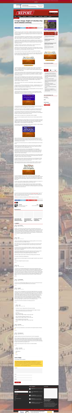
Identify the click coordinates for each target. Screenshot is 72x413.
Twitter (15, 397)
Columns (19, 16)
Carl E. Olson (46, 37)
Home (15, 16)
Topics (35, 16)
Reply (16, 234)
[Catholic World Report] (36, 15)
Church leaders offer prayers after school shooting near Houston (19, 219)
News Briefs (27, 25)
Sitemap (51, 409)
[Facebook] (52, 13)
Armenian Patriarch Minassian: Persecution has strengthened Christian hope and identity (50, 84)
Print (41, 25)
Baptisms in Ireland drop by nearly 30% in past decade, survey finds (50, 43)
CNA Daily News (23, 25)
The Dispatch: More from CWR (50, 33)
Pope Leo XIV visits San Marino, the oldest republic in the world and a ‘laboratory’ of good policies (50, 81)
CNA (27, 31)
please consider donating (34, 193)
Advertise (45, 16)
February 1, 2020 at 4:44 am (21, 226)
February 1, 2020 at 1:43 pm (21, 280)
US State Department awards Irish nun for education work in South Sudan (28, 220)
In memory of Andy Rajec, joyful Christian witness (49, 39)
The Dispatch (30, 16)
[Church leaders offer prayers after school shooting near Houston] (19, 214)
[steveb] (30, 402)
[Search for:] (53, 11)
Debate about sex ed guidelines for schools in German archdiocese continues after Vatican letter (50, 90)
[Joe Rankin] (30, 395)
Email (15, 376)
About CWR (40, 16)
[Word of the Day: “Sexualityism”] (50, 393)
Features (24, 16)
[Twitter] (54, 13)
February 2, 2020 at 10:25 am (21, 325)
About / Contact (36, 409)
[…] (54, 406)
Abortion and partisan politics (39, 388)
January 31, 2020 (18, 25)
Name (15, 374)
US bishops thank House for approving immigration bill (38, 219)
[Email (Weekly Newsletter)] (55, 13)
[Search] (57, 11)
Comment (16, 367)
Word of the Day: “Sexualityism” (47, 400)
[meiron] (30, 399)
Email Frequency (46, 102)
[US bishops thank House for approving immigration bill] (38, 214)
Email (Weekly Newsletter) (18, 398)
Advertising (47, 409)
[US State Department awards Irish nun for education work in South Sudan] (28, 214)
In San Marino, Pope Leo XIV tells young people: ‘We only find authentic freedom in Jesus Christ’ (50, 76)
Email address (46, 97)
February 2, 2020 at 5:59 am (21, 289)
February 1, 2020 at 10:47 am (21, 266)
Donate (50, 16)
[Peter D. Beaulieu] (30, 392)
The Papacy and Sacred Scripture (49, 36)
